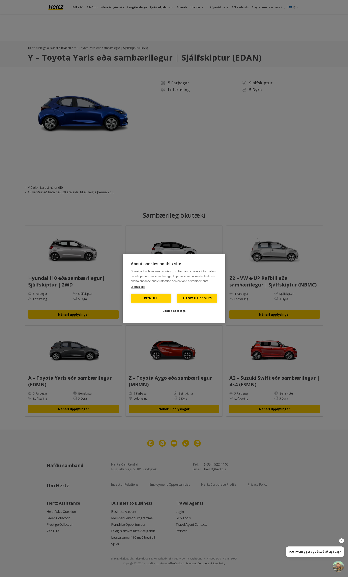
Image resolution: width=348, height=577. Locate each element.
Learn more (138, 286)
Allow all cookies (197, 298)
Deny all (151, 298)
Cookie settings (174, 311)
